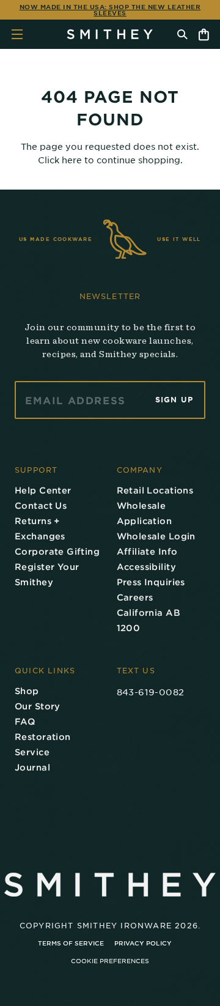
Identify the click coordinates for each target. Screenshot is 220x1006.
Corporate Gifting (57, 551)
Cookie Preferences (110, 960)
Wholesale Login (156, 536)
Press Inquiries (151, 582)
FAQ (25, 721)
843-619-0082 (151, 691)
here (72, 159)
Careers (135, 597)
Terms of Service (71, 943)
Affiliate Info (147, 551)
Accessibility (146, 566)
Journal (32, 767)
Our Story (38, 706)
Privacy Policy (143, 943)
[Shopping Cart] (204, 34)
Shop (27, 691)
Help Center (43, 490)
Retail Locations (155, 490)
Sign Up (174, 400)
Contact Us (41, 505)
